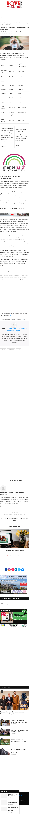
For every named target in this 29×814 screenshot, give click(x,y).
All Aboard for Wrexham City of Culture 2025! (19, 730)
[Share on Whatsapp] (17, 480)
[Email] (21, 795)
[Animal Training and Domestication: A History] (5, 742)
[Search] (27, 17)
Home (1, 23)
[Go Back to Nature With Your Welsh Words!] (4, 802)
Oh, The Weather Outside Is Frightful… (13, 809)
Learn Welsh (11, 349)
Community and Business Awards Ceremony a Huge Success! (12, 713)
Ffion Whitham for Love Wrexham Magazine (15, 31)
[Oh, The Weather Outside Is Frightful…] (4, 809)
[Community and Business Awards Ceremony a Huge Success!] (14, 700)
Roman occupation (7, 195)
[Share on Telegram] (19, 480)
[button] (1, 542)
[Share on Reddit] (15, 480)
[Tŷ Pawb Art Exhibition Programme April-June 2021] (5, 723)
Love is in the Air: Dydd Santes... (13, 795)
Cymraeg (9, 23)
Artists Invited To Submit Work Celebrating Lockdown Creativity (19, 751)
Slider (18, 349)
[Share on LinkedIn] (14, 480)
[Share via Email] (21, 480)
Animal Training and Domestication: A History (18, 740)
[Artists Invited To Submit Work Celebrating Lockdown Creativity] (5, 752)
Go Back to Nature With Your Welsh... (13, 801)
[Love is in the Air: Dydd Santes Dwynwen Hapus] (4, 796)
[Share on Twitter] (10, 480)
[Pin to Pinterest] (12, 480)
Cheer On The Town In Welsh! (14, 550)
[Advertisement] (15, 12)
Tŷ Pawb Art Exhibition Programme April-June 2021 (19, 721)
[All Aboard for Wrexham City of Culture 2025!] (5, 732)
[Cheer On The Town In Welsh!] (14, 538)
